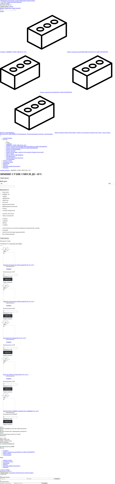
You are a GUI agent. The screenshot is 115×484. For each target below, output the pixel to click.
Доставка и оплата (8, 162)
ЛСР (4, 208)
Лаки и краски (106, 132)
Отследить (44, 483)
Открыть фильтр (4, 238)
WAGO (5, 202)
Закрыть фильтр (4, 178)
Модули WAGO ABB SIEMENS (8, 134)
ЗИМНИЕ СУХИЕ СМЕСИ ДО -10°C (16, 52)
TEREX (5, 200)
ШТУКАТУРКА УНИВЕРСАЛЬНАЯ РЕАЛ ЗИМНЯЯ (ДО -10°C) (21, 411)
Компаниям (22, 0)
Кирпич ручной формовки (13, 149)
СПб (1, 0)
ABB (4, 196)
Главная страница (4, 170)
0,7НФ (4, 219)
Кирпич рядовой (59, 132)
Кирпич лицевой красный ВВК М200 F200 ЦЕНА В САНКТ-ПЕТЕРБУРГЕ (87, 52)
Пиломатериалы (22, 134)
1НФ (4, 223)
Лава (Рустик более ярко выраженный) (13, 232)
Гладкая (5, 230)
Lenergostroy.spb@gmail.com (14, 2)
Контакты (5, 0)
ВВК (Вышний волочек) (9, 206)
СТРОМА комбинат (8, 210)
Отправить (57, 478)
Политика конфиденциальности (11, 166)
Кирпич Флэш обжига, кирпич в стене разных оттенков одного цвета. (83, 132)
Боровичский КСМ (8, 204)
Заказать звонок (4, 6)
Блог (10, 8)
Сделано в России (8, 213)
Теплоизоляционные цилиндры (35, 134)
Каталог (2, 8)
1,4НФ (4, 221)
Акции (6, 8)
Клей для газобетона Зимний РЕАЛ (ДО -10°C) (15, 374)
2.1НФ (4, 225)
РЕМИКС (5, 194)
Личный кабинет (30, 0)
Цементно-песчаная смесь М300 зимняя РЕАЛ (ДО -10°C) (18, 301)
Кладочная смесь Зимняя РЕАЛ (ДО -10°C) (14, 338)
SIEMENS (5, 198)
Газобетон (3, 52)
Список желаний (15, 8)
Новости (5, 165)
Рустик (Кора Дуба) (8, 234)
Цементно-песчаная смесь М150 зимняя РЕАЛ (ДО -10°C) (18, 265)
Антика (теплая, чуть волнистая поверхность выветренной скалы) (20, 228)
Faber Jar (5, 192)
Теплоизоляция (48, 134)
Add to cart (7, 279)
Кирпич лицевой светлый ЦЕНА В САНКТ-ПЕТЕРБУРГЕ (56, 92)
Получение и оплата (13, 0)
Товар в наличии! (7, 215)
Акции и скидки (7, 160)
